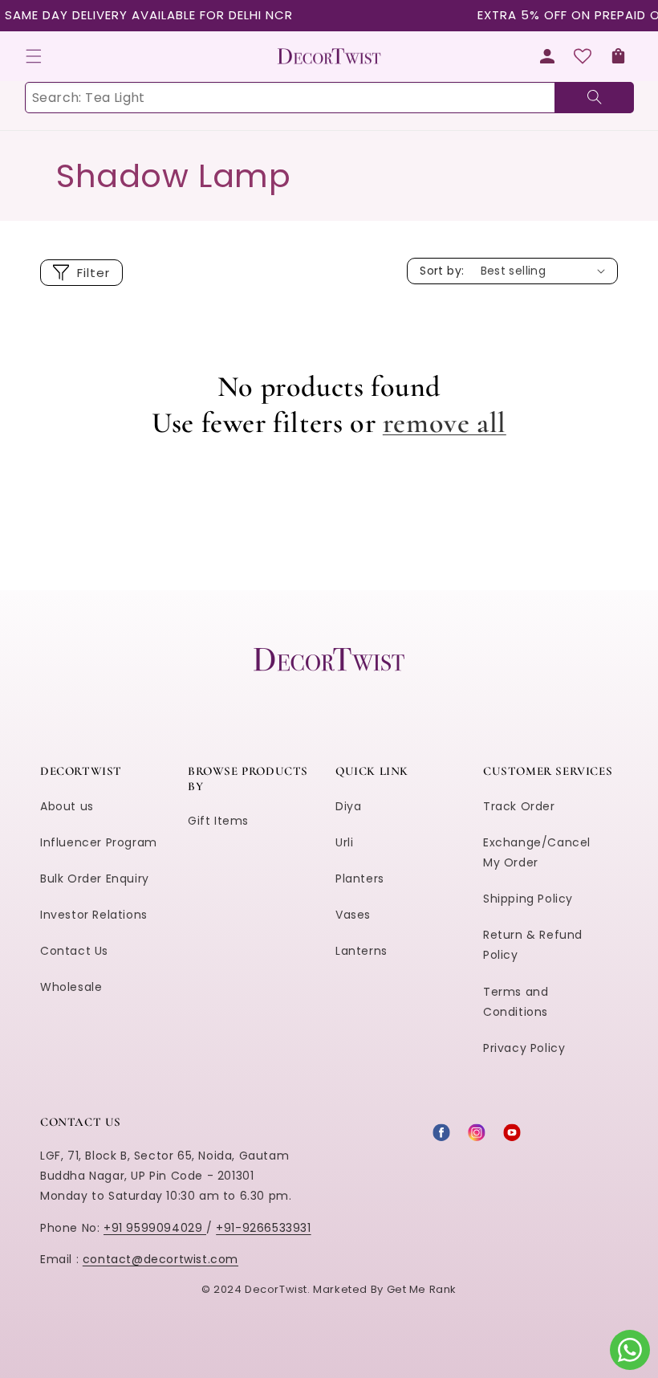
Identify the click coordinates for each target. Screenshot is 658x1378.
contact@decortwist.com (160, 1259)
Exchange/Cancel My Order (537, 852)
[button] (33, 56)
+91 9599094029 (155, 1228)
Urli (344, 842)
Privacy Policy (524, 1048)
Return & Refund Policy (533, 945)
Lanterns (361, 951)
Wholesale (71, 987)
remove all (444, 423)
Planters (359, 878)
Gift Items (218, 821)
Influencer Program (98, 842)
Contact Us (74, 951)
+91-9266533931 (263, 1228)
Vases (353, 915)
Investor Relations (94, 915)
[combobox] (329, 97)
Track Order (519, 806)
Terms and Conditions (515, 1002)
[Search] (594, 97)
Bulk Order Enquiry (94, 878)
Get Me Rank (422, 1289)
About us (67, 806)
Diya (348, 806)
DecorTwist (276, 1289)
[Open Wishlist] (582, 56)
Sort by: (442, 271)
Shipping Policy (528, 899)
